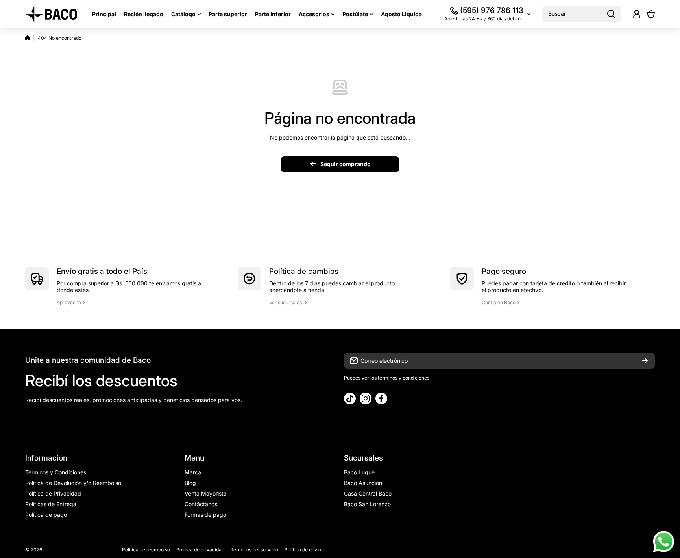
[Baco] (52, 14)
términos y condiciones (403, 378)
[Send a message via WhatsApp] (663, 541)
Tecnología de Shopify (81, 549)
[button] (651, 14)
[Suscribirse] (645, 361)
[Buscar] (611, 14)
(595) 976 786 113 (491, 10)
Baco (50, 549)
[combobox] (581, 14)
